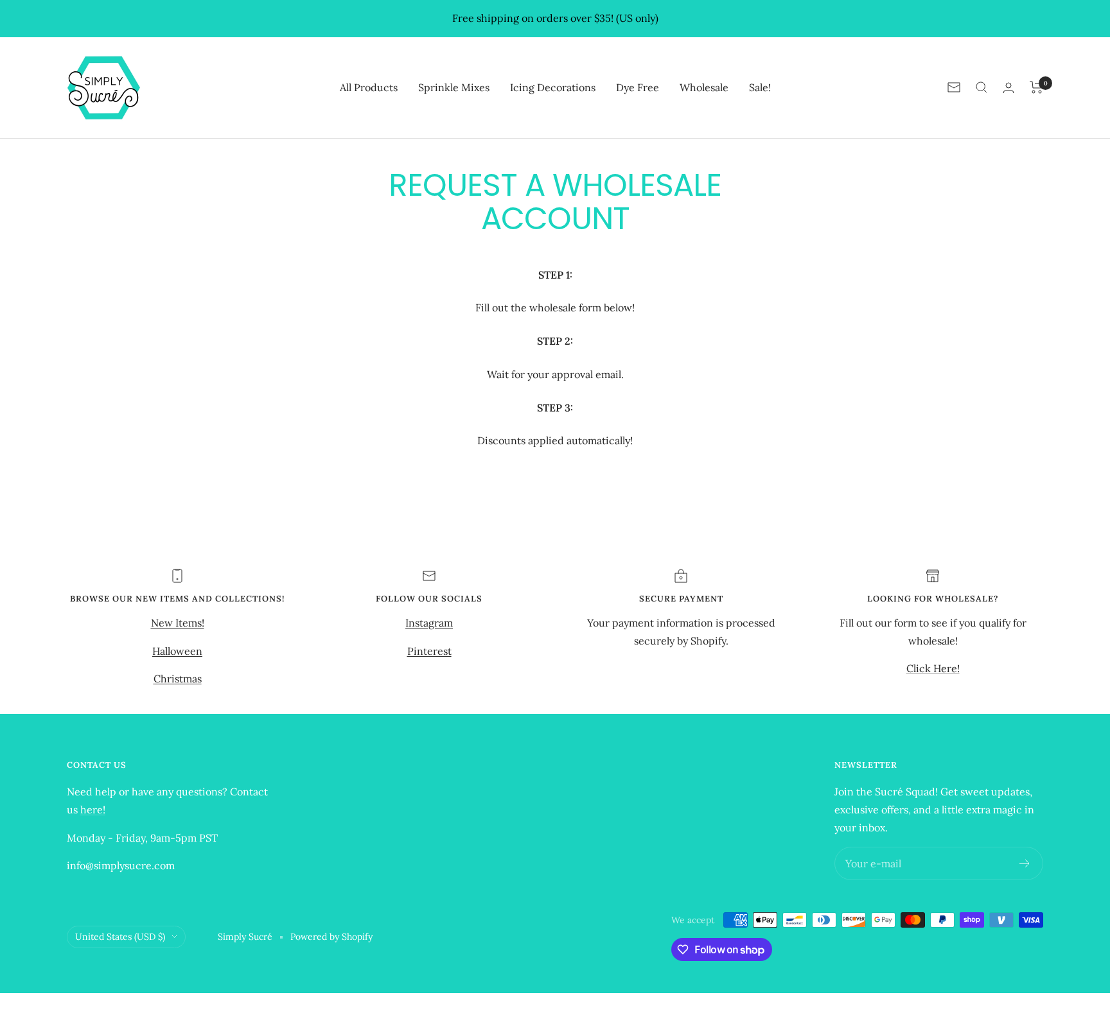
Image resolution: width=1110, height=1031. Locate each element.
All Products (369, 86)
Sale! (760, 86)
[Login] (1008, 87)
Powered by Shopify (331, 936)
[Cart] (1036, 87)
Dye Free (637, 86)
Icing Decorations (552, 86)
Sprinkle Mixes (453, 86)
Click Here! (933, 668)
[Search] (981, 87)
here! (92, 809)
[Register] (1024, 863)
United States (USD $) (120, 936)
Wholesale (704, 86)
